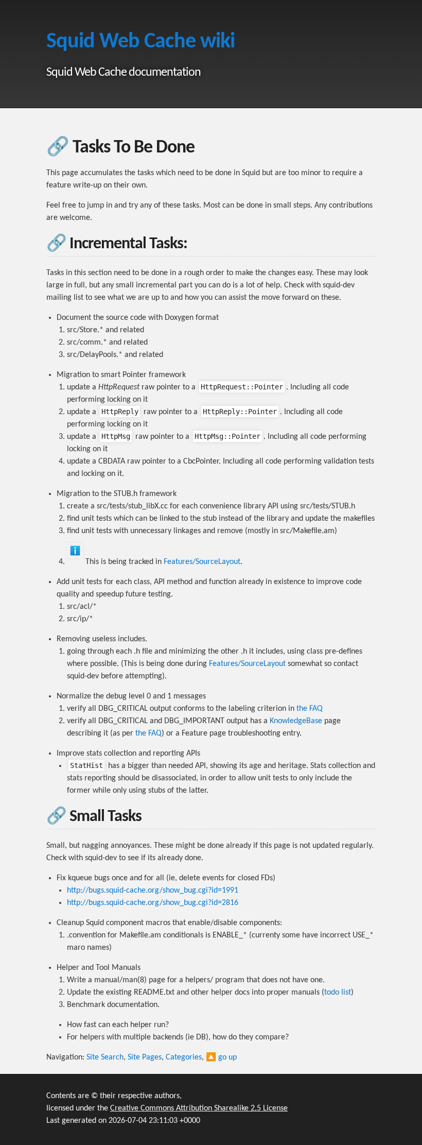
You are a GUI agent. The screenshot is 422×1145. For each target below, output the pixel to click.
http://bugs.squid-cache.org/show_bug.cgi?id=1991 (152, 890)
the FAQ (309, 709)
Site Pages (145, 1057)
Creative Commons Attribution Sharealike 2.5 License (199, 1108)
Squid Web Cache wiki (140, 42)
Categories (184, 1057)
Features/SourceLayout (202, 562)
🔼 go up (221, 1057)
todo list (337, 992)
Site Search (105, 1057)
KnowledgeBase (296, 721)
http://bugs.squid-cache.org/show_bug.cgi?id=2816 (152, 903)
